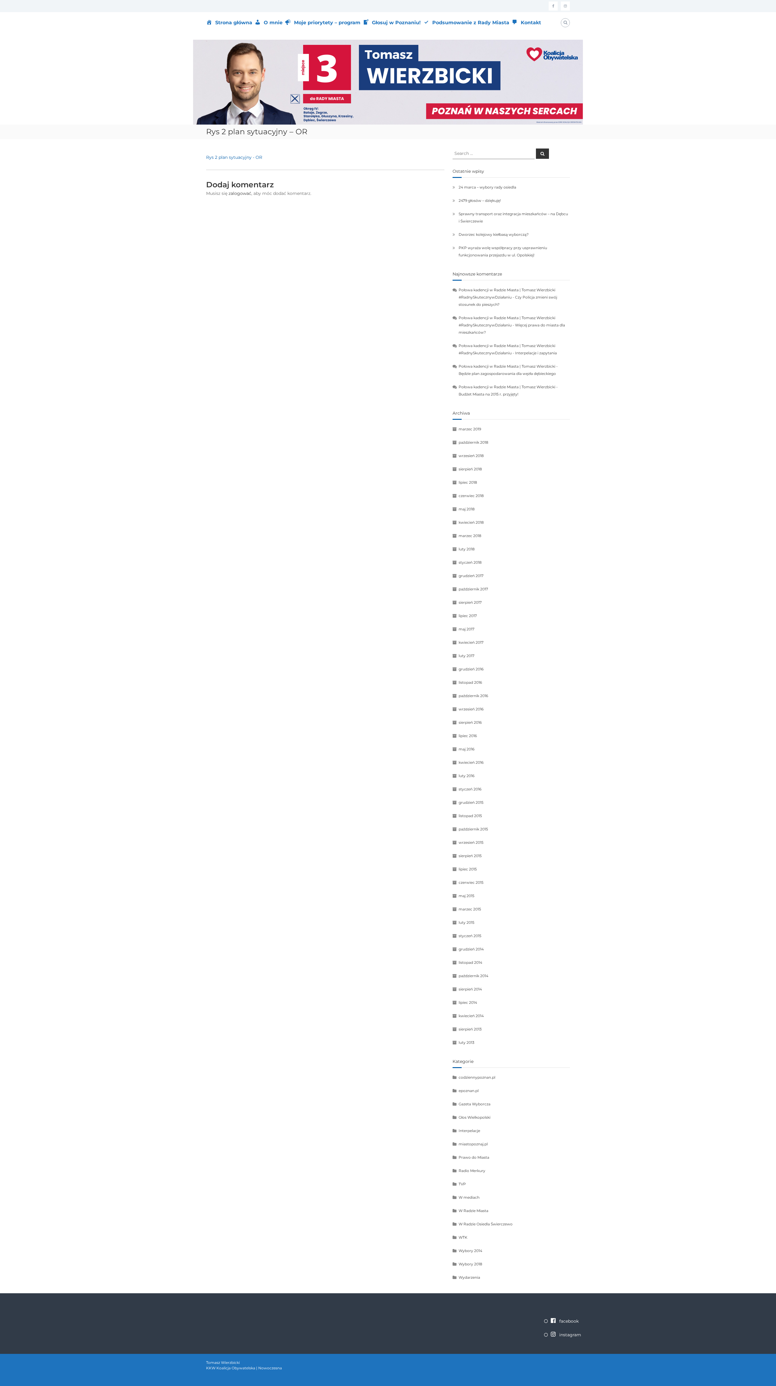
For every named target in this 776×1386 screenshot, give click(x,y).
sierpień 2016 (470, 722)
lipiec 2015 (468, 869)
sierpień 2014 (470, 989)
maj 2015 (466, 895)
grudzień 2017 (471, 575)
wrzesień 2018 (471, 455)
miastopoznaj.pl (473, 1144)
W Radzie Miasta (473, 1210)
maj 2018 (467, 509)
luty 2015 (466, 922)
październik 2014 (473, 976)
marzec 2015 (470, 909)
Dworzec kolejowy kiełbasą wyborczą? (494, 234)
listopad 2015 (470, 815)
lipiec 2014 (468, 1002)
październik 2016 (473, 695)
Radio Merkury (472, 1170)
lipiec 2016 (468, 735)
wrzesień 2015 (471, 842)
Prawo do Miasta (474, 1157)
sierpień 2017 (470, 602)
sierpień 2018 (470, 469)
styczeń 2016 (470, 789)
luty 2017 (466, 655)
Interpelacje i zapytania (536, 353)
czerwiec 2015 (471, 882)
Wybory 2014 (470, 1250)
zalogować (240, 193)
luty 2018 (467, 549)
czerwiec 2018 (471, 495)
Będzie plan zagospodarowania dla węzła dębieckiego (507, 373)
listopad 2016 (470, 682)
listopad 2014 (470, 962)
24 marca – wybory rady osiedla (487, 187)
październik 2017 (473, 589)
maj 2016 (466, 749)
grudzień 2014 (471, 949)
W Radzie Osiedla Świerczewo (486, 1224)
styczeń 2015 (470, 935)
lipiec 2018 (468, 482)
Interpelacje (469, 1130)
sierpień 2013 (470, 1029)
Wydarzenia (469, 1277)
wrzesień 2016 (471, 709)
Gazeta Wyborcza (474, 1104)
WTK (463, 1237)
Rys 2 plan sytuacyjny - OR (234, 157)
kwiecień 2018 (471, 522)
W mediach (469, 1197)
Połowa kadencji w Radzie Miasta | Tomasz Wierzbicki (507, 366)
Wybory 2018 (470, 1264)
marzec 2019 (470, 429)
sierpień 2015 (470, 855)
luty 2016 (466, 775)
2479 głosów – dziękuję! (480, 200)
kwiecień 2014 (471, 1016)
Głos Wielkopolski (474, 1117)
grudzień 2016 (471, 669)
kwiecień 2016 (471, 762)
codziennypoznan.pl (477, 1077)
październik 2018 (473, 442)
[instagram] (565, 6)
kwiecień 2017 (471, 642)
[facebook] (553, 6)
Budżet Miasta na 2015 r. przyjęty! (488, 394)
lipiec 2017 (468, 615)
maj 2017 (466, 629)
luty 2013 (466, 1042)
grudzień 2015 (471, 802)
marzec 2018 (470, 535)
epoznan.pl (469, 1090)
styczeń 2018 (470, 562)
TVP (462, 1184)
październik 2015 (473, 829)
